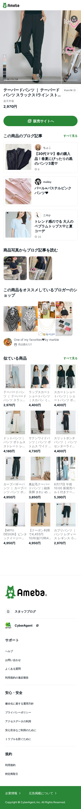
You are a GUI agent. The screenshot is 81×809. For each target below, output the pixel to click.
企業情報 (11, 793)
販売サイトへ (43, 121)
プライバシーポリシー (18, 712)
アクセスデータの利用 (18, 721)
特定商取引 (11, 773)
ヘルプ (9, 651)
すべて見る (71, 135)
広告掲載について (41, 793)
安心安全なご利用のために (20, 730)
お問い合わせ (13, 660)
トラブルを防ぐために (18, 739)
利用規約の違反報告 (17, 677)
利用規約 (10, 765)
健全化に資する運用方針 (19, 703)
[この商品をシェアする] (74, 19)
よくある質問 (13, 668)
